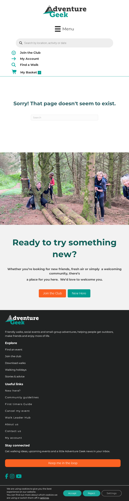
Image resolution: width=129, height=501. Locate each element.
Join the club (13, 356)
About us (11, 424)
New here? (13, 390)
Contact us (13, 431)
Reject (91, 493)
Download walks (15, 363)
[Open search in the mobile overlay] (64, 43)
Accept (72, 493)
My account (13, 437)
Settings (112, 493)
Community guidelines (22, 397)
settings (44, 497)
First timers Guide (18, 404)
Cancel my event (17, 410)
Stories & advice (15, 376)
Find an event (13, 349)
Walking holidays (15, 369)
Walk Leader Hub (18, 417)
